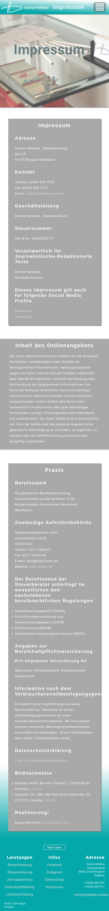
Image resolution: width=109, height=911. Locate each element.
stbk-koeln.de (41, 566)
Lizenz (36, 789)
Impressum (54, 887)
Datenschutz (54, 880)
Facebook (23, 311)
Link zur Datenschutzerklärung (41, 761)
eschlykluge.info (55, 822)
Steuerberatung (20, 865)
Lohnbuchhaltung (19, 894)
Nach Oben (54, 847)
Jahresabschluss (20, 880)
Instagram (23, 316)
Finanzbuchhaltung (19, 887)
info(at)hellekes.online (45, 193)
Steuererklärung (19, 872)
